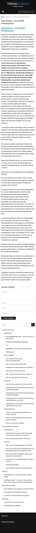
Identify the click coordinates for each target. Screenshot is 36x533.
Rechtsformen (9, 355)
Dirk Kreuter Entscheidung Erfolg (16, 492)
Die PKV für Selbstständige (15, 423)
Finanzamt (7, 381)
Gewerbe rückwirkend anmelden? (17, 342)
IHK (7, 345)
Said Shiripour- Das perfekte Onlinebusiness (19, 489)
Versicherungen (9, 409)
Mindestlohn (10, 352)
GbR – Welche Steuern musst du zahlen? (19, 374)
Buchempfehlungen (8, 485)
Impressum (4, 516)
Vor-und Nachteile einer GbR (15, 371)
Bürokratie (8, 333)
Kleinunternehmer (12, 464)
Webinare (5, 499)
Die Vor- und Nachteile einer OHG (17, 377)
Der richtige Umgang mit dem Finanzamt (19, 384)
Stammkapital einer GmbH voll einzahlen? (19, 367)
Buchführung (8, 430)
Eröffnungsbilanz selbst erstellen (18, 438)
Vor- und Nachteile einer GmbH (16, 364)
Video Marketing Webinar (12, 505)
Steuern (7, 442)
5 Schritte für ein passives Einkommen (16, 495)
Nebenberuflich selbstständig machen (19, 348)
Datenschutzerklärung (7, 522)
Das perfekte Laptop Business (14, 502)
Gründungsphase (8, 330)
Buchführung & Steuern (10, 426)
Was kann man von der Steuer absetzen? (19, 468)
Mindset (5, 471)
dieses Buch (7, 163)
